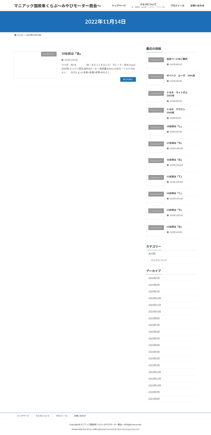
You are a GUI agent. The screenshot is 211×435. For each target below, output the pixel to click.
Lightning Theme (104, 429)
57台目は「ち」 (175, 143)
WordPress (88, 429)
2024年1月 (154, 291)
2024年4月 (154, 284)
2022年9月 (154, 392)
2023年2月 (154, 358)
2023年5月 (154, 338)
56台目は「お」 (175, 159)
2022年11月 (155, 378)
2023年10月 (155, 311)
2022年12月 (155, 372)
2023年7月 (154, 325)
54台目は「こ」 (175, 193)
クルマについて (159, 260)
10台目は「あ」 (72, 53)
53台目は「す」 (175, 209)
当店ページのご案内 (177, 58)
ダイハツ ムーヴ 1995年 (181, 75)
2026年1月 (154, 278)
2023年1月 (154, 365)
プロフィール (62, 416)
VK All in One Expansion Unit (126, 429)
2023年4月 (154, 345)
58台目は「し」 (175, 126)
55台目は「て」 (175, 176)
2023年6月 (154, 331)
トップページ (23, 416)
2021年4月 (154, 398)
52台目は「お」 (175, 226)
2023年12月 (155, 298)
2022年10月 (155, 385)
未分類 (152, 253)
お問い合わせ (80, 416)
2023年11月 (155, 305)
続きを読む (128, 79)
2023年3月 (154, 351)
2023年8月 (154, 318)
